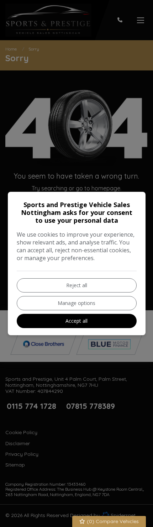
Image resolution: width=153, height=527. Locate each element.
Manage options (76, 303)
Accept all (76, 320)
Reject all (76, 285)
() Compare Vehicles (112, 521)
